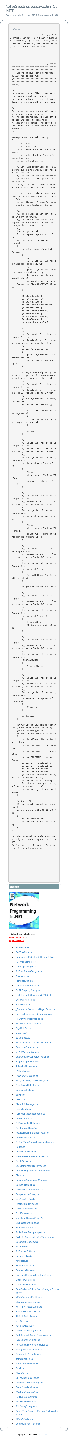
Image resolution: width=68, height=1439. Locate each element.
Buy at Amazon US (16, 937)
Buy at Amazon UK (16, 941)
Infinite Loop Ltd (44, 1434)
